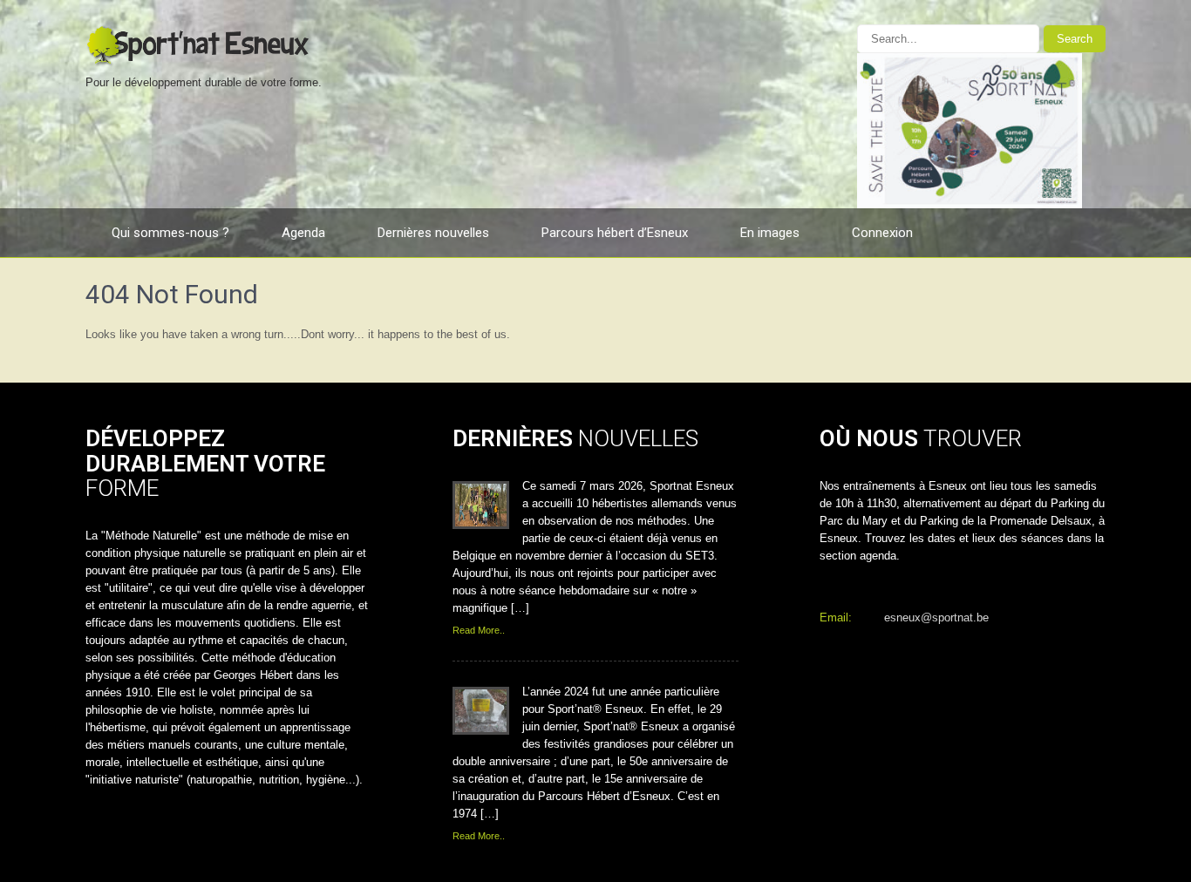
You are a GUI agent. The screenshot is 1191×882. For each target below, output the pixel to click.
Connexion (882, 233)
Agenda (303, 233)
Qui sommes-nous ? (170, 233)
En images (770, 233)
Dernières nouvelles (433, 233)
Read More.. (479, 630)
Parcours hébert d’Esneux (614, 233)
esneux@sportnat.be (936, 617)
